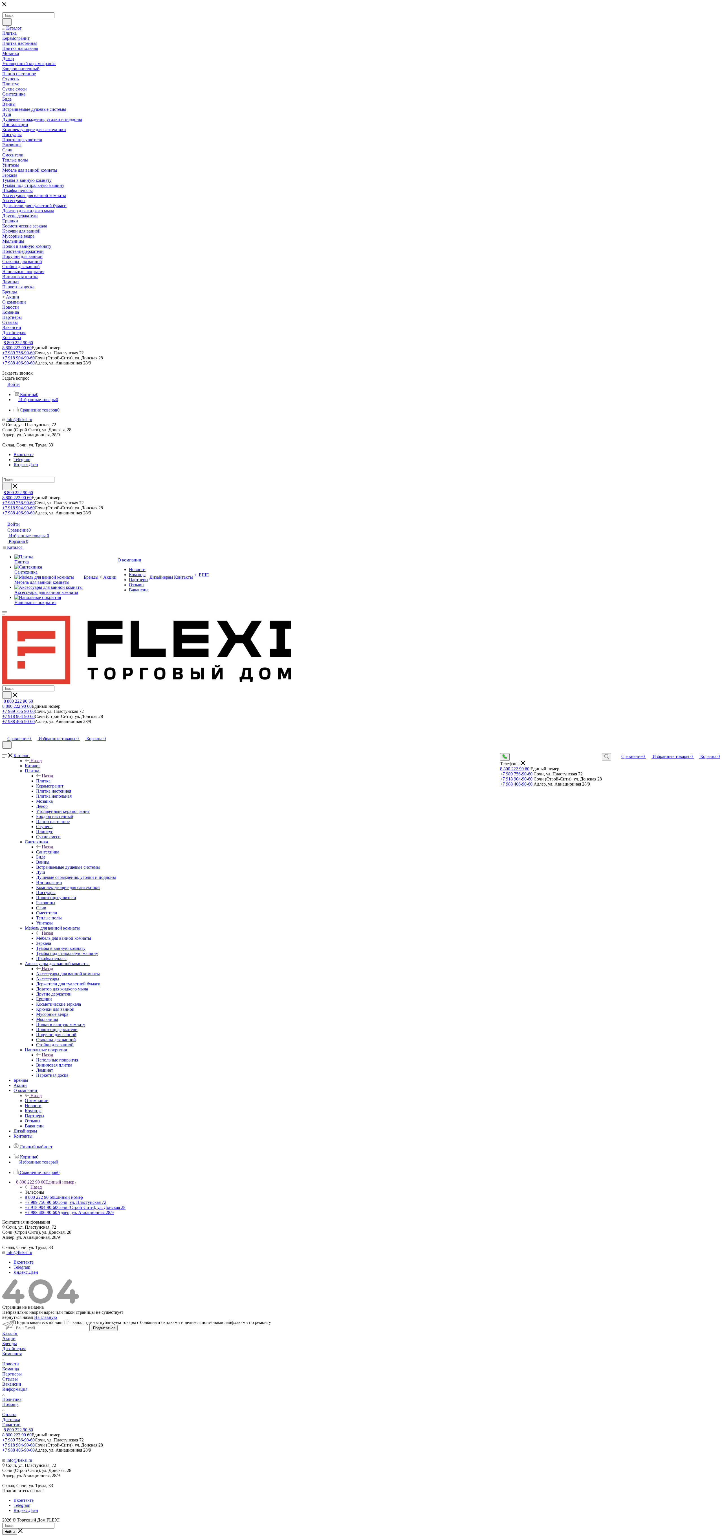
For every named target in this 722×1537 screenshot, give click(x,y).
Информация (14, 1389)
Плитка (43, 781)
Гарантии (11, 1424)
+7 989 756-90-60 (18, 352)
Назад (36, 760)
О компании (37, 1100)
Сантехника (47, 852)
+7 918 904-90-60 (18, 357)
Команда (10, 1368)
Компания (12, 1353)
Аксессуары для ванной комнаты (68, 973)
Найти (10, 1532)
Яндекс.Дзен (26, 464)
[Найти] (7, 22)
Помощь (10, 1404)
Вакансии (11, 1384)
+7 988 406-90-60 (18, 363)
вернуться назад (17, 1317)
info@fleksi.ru (19, 419)
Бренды (9, 1343)
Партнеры (12, 1374)
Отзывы (10, 1379)
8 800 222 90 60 (18, 342)
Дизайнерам (14, 1348)
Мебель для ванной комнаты (63, 938)
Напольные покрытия (57, 1060)
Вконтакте (24, 454)
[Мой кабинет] (4, 732)
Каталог (32, 765)
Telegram (22, 459)
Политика (11, 1399)
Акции (9, 1338)
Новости (10, 1363)
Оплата (9, 1414)
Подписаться (104, 1328)
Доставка (11, 1419)
